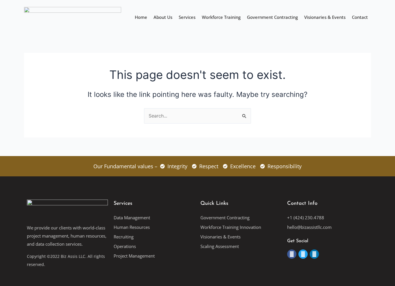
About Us (163, 17)
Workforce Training (221, 17)
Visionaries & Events (325, 17)
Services (187, 17)
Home (141, 17)
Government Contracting (272, 17)
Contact (360, 17)
